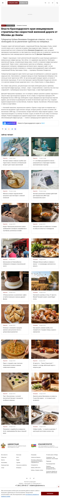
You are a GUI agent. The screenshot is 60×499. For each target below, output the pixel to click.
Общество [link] (5, 158)
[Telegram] (12, 129)
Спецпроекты (34, 465)
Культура (18, 454)
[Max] (15, 129)
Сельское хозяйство (21, 465)
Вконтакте (45, 3)
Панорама (33, 454)
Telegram (52, 3)
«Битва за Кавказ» (36, 457)
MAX (43, 123)
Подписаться (11, 123)
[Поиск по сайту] (57, 3)
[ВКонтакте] (5, 129)
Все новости (4, 454)
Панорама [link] (35, 259)
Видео (17, 460)
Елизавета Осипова (22, 25)
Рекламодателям (50, 463)
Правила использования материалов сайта (51, 467)
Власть (3, 25)
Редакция (48, 461)
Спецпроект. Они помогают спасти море (52, 458)
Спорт (2, 467)
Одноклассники (49, 3)
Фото (17, 457)
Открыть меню (3, 3)
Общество (3, 457)
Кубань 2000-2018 (35, 467)
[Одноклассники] (9, 129)
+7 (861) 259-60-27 (21, 485)
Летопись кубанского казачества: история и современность (36, 461)
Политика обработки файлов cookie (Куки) (51, 472)
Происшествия (5, 465)
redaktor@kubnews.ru (37, 485)
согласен (50, 493)
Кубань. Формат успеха (37, 470)
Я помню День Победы (52, 454)
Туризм (18, 462)
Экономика (4, 462)
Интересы (18, 467)
